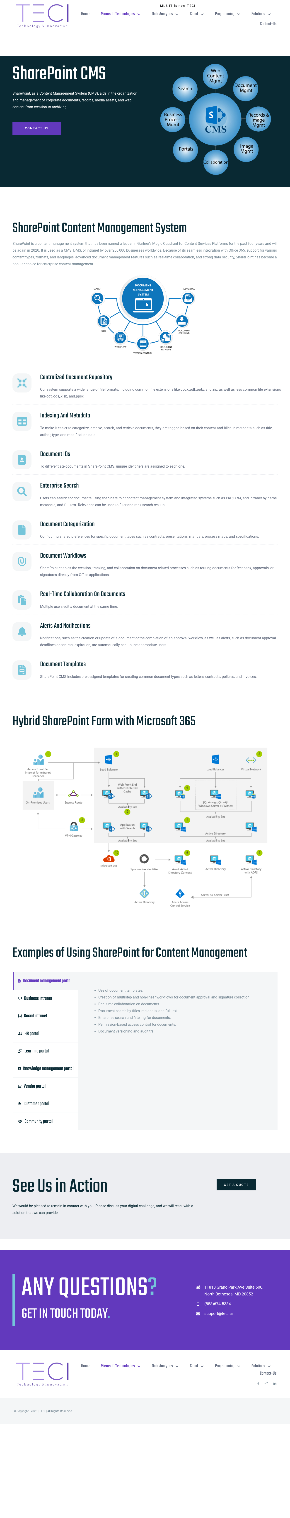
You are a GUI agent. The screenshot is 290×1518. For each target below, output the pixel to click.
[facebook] (258, 1383)
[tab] (45, 980)
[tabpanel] (178, 1051)
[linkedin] (274, 1383)
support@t (213, 1313)
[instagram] (266, 1383)
